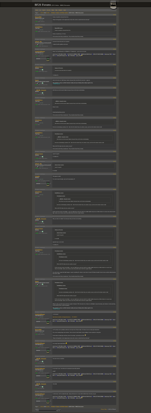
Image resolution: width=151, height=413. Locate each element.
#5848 (114, 366)
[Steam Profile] (37, 44)
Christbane (38, 120)
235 (47, 12)
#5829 (114, 49)
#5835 (114, 130)
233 (43, 12)
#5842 (114, 247)
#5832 (114, 87)
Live (40, 10)
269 (51, 12)
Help (56, 10)
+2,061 (36, 46)
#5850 (114, 391)
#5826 (114, 14)
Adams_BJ (38, 41)
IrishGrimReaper (40, 51)
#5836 (114, 151)
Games (57, 12)
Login (64, 10)
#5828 (114, 39)
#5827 (114, 24)
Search (43, 10)
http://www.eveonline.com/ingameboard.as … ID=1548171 (65, 316)
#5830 (114, 64)
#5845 (114, 327)
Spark (37, 80)
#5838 (114, 174)
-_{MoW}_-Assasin (40, 90)
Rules (53, 10)
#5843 (114, 279)
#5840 (114, 216)
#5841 (114, 226)
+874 (36, 84)
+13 (36, 94)
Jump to (37, 409)
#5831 (114, 77)
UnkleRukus (38, 27)
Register (60, 10)
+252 (36, 180)
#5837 (114, 161)
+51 (36, 124)
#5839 (114, 189)
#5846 (114, 340)
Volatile (37, 176)
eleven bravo (39, 67)
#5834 (114, 117)
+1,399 (36, 71)
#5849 (114, 381)
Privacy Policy (104, 409)
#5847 (114, 356)
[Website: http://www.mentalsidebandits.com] (42, 93)
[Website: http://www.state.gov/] (42, 70)
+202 (36, 21)
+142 (36, 56)
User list (48, 10)
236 (48, 12)
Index (54, 12)
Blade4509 (38, 17)
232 (41, 12)
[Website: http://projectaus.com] (42, 83)
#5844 (114, 311)
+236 (36, 31)
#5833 (114, 97)
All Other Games (64, 12)
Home (36, 10)
